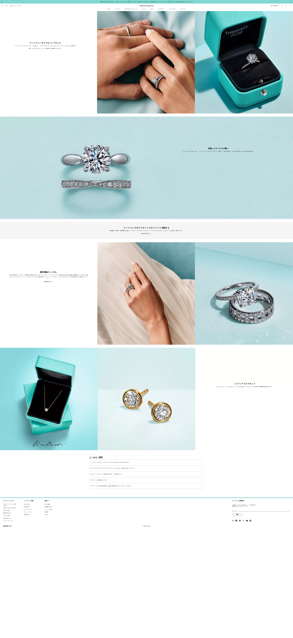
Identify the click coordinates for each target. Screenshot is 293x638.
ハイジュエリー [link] (172, 9)
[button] (2, 5)
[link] (6, 5)
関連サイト (47, 500)
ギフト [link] (109, 9)
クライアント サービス (8, 500)
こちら (164, 1)
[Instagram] (233, 521)
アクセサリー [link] (161, 9)
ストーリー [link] (183, 9)
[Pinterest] (240, 521)
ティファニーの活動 (28, 500)
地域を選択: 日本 (7, 526)
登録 (237, 514)
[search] (2, 5)
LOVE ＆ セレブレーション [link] (131, 9)
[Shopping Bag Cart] (290, 5)
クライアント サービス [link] (17, 5)
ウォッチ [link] (144, 9)
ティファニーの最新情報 (238, 500)
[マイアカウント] (282, 5)
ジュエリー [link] (117, 9)
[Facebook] (237, 521)
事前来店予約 (275, 5)
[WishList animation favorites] (286, 5)
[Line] (251, 521)
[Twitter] (244, 521)
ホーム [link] (152, 9)
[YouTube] (247, 521)
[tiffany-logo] (146, 6)
